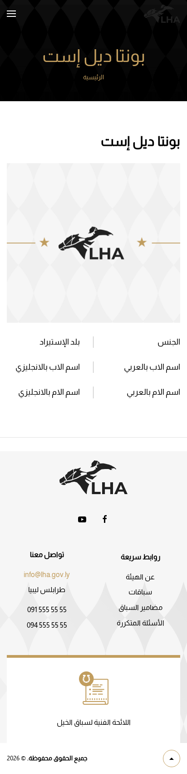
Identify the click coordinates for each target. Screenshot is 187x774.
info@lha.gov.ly (47, 574)
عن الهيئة (140, 577)
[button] (11, 13)
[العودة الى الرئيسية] (162, 13)
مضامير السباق (140, 607)
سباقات (140, 592)
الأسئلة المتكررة (140, 623)
